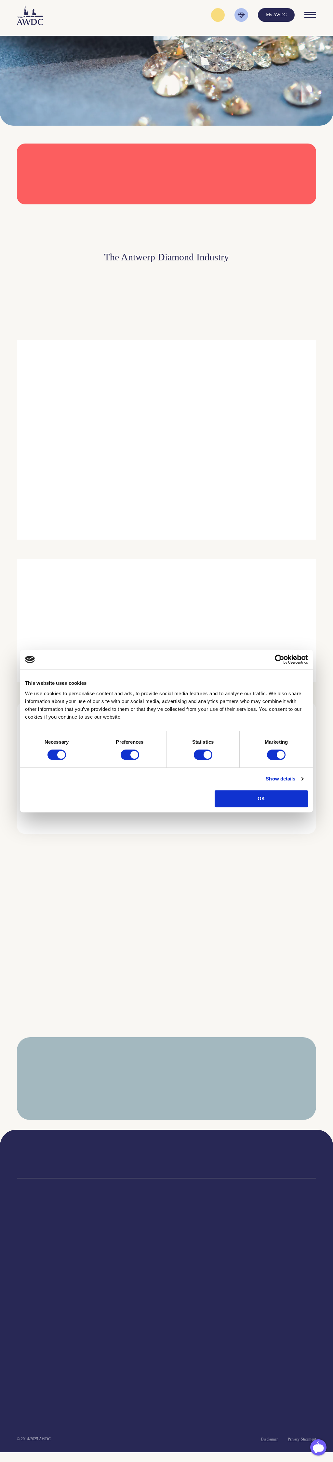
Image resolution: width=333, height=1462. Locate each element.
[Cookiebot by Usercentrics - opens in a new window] (279, 659)
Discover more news (166, 1043)
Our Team (102, 1264)
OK (261, 798)
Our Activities (106, 1248)
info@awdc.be (218, 1158)
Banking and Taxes (34, 1264)
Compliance (28, 1240)
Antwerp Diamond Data (192, 1240)
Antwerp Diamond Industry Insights (250, 490)
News (251, 1248)
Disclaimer (269, 1439)
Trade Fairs (27, 1256)
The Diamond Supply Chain (195, 1256)
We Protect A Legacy (36, 1336)
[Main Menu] (310, 15)
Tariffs (23, 1289)
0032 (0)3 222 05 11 (224, 1152)
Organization (105, 1240)
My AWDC (53, 1416)
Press (251, 1256)
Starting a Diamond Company (44, 1272)
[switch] (130, 755)
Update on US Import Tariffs (263, 213)
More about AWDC (234, 459)
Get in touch (127, 1416)
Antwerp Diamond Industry (195, 1248)
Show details (280, 778)
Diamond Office (32, 1248)
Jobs (97, 1256)
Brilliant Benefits (32, 1297)
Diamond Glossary (187, 1264)
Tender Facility (107, 1272)
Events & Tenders (262, 1240)
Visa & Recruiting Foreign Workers (49, 1328)
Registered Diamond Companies (46, 1305)
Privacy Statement (302, 1439)
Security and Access (35, 1280)
